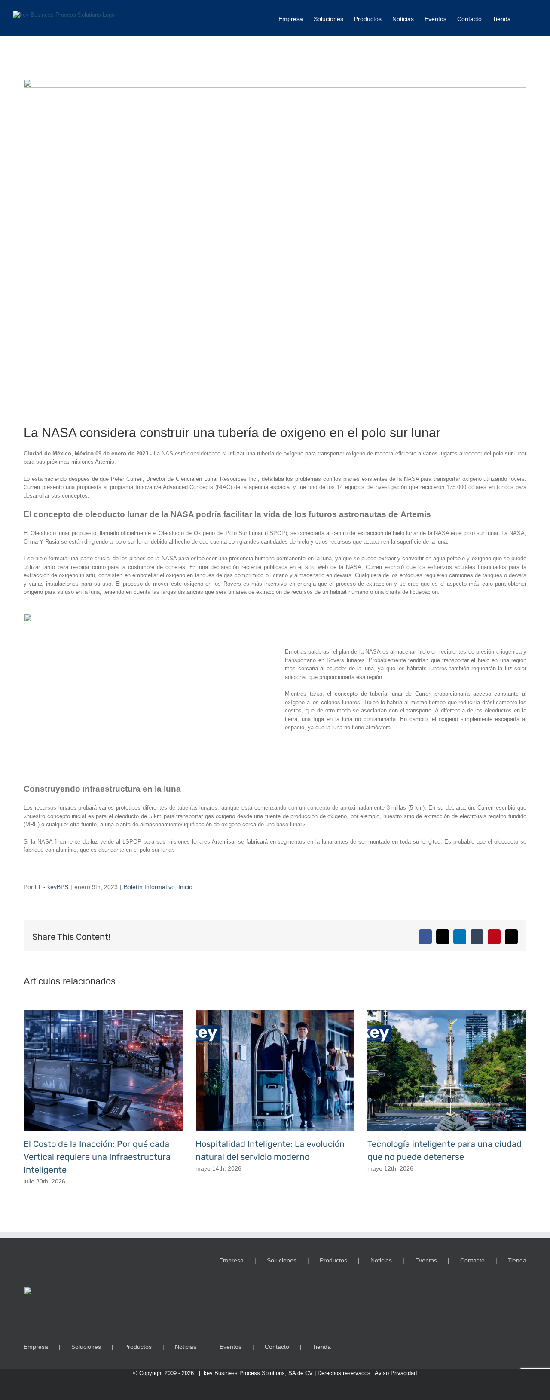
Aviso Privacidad (396, 1373)
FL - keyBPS (51, 886)
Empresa (231, 1260)
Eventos (426, 1260)
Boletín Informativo (149, 886)
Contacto (472, 1260)
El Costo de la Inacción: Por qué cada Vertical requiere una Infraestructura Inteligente (97, 1157)
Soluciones (281, 1260)
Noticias (381, 1260)
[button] (524, 18)
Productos (333, 1260)
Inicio (185, 886)
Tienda (517, 1260)
